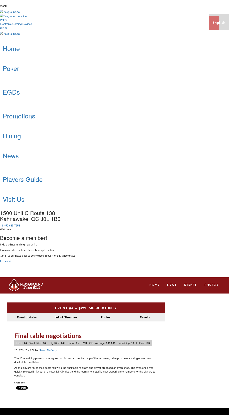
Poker (3, 20)
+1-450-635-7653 (10, 225)
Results (145, 317)
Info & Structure (66, 317)
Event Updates (27, 317)
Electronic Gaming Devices (16, 24)
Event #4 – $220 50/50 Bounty (86, 307)
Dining (3, 27)
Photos (106, 317)
